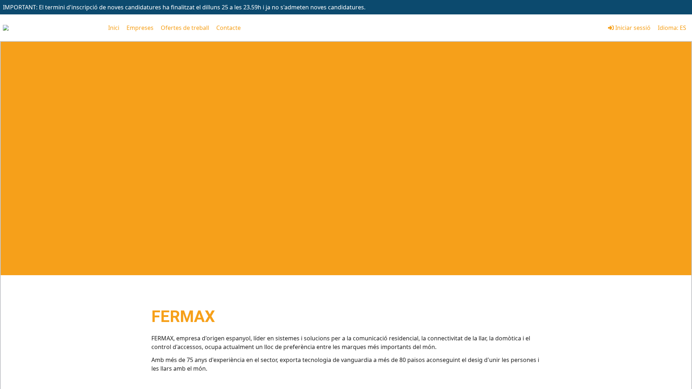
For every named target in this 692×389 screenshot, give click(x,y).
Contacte (228, 28)
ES (683, 28)
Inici (113, 28)
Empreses (140, 28)
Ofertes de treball (185, 28)
